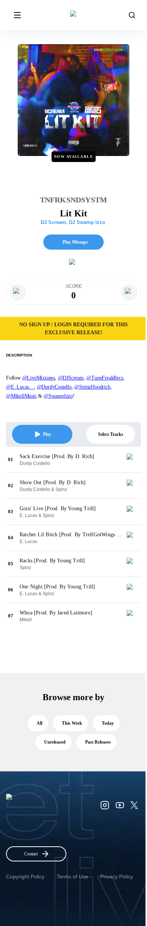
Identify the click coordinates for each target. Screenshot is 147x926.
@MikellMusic (21, 396)
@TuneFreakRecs (104, 378)
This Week (72, 723)
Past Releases (98, 742)
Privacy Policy (116, 877)
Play (47, 434)
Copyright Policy (25, 877)
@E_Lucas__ (20, 387)
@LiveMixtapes (38, 378)
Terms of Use (72, 877)
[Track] (132, 459)
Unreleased (55, 742)
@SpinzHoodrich (92, 387)
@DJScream (71, 378)
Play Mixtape (75, 242)
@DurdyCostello (54, 387)
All (39, 723)
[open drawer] (17, 15)
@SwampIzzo (58, 396)
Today (108, 723)
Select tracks (110, 434)
